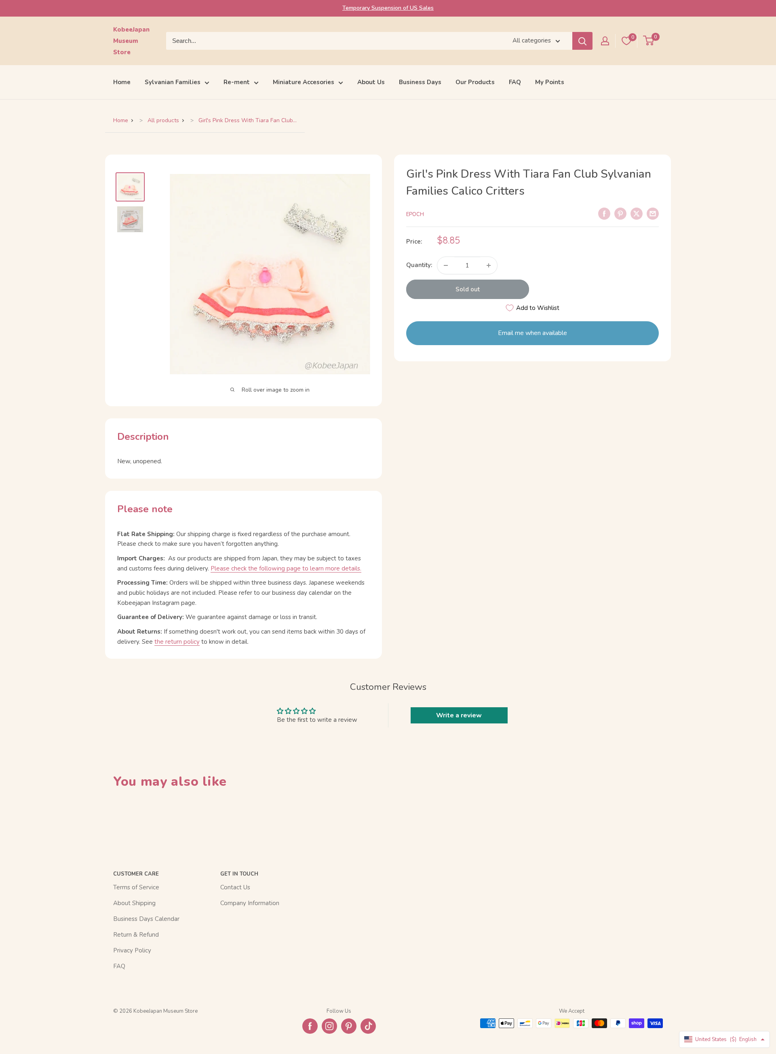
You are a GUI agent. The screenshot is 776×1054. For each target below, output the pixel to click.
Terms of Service (136, 887)
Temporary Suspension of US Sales (388, 8)
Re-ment (237, 82)
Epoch (415, 214)
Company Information (249, 903)
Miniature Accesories (303, 82)
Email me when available (532, 333)
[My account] (605, 40)
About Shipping (134, 903)
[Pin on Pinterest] (620, 213)
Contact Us (235, 887)
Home (122, 82)
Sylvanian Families (172, 82)
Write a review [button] (459, 715)
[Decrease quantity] (445, 265)
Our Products (475, 82)
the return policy (177, 642)
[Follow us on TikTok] (368, 1026)
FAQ (515, 82)
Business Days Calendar (146, 919)
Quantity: (419, 265)
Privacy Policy (132, 950)
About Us (371, 82)
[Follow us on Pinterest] (348, 1026)
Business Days (420, 82)
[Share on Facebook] (604, 213)
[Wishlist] (626, 40)
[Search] (582, 41)
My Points (549, 82)
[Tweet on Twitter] (636, 213)
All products (163, 120)
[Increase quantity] (488, 265)
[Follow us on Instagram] (329, 1026)
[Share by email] (653, 213)
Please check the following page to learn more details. (286, 568)
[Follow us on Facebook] (310, 1026)
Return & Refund (136, 935)
